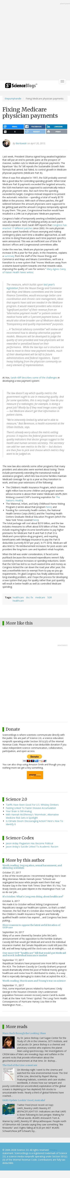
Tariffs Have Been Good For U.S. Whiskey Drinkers (32, 804)
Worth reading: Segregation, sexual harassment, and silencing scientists (32, 866)
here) (49, 506)
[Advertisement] (35, 41)
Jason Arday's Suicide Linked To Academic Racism (32, 846)
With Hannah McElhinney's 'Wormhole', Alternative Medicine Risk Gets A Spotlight (32, 816)
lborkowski (21, 143)
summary (9, 256)
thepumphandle (13, 98)
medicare (40, 597)
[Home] (21, 86)
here (35, 520)
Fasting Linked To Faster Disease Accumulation (31, 808)
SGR (49, 597)
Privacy (53, 1149)
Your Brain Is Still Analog (19, 811)
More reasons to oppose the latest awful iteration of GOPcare (31, 926)
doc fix (29, 597)
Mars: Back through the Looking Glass (24, 1033)
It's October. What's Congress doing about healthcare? (32, 896)
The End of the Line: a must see (19, 1065)
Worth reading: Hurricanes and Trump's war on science (34, 980)
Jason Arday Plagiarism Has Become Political (29, 843)
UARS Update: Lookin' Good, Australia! (23, 1100)
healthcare (18, 597)
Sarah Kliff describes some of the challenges (34, 377)
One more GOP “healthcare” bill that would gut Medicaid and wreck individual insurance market (34, 954)
